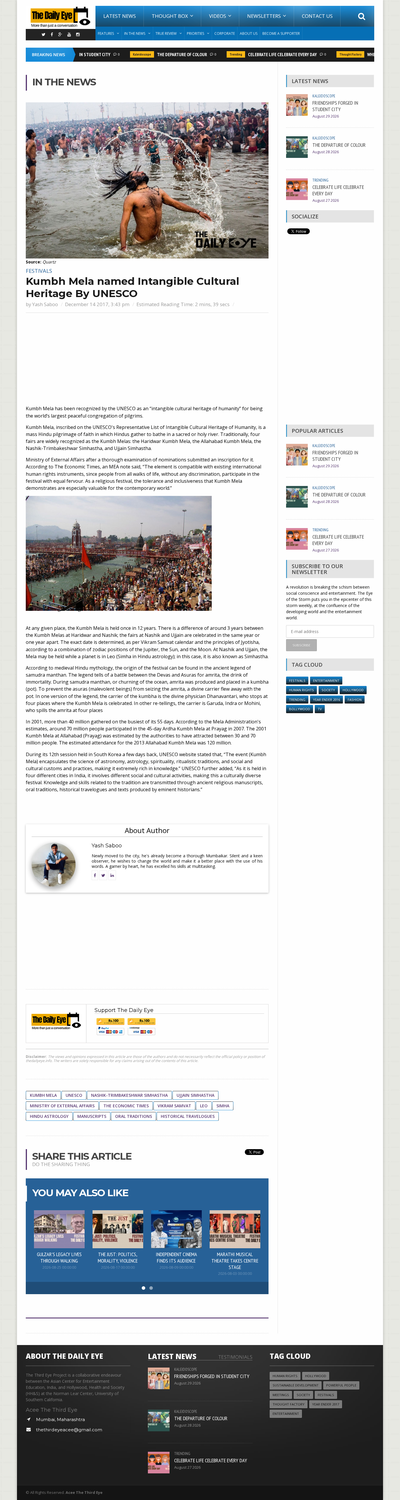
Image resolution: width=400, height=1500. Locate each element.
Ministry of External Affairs (62, 1105)
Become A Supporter (281, 33)
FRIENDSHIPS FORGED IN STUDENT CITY (335, 106)
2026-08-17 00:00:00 (118, 1267)
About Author (147, 830)
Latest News (119, 16)
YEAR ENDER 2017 (325, 1404)
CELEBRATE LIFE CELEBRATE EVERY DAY (269, 54)
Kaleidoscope (129, 54)
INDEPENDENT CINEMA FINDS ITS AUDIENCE (176, 1257)
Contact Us (317, 16)
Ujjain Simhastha (195, 1095)
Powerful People (341, 1385)
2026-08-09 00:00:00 (176, 1267)
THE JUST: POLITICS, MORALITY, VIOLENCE (118, 1257)
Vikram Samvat (174, 1105)
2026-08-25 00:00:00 (59, 1267)
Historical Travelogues (188, 1116)
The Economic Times (126, 1105)
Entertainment (326, 680)
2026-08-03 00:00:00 (235, 1273)
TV (320, 709)
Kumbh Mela (43, 1095)
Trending (222, 54)
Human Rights (301, 690)
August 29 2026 (325, 116)
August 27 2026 (325, 200)
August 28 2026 (325, 151)
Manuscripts (91, 1116)
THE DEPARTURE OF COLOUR (169, 54)
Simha (222, 1105)
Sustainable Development (296, 1385)
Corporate (224, 33)
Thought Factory (337, 54)
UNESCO (74, 1095)
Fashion (355, 699)
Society (328, 690)
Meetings (281, 1395)
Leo (204, 1105)
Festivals (39, 270)
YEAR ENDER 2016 (326, 699)
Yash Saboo (45, 304)
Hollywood (353, 690)
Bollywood (299, 709)
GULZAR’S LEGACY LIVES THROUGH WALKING (59, 1257)
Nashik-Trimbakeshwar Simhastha (129, 1095)
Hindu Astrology (49, 1116)
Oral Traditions (133, 1116)
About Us (248, 33)
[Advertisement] (147, 360)
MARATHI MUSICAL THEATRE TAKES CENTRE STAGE (234, 1260)
